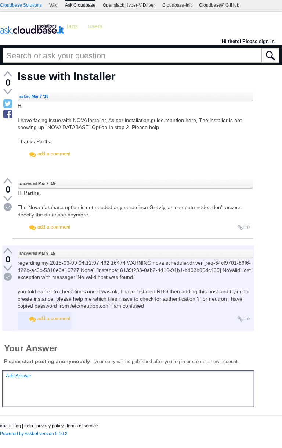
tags (72, 26)
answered (37, 183)
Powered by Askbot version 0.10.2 (34, 433)
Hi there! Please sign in (248, 41)
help (28, 426)
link (246, 227)
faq (18, 426)
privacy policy (50, 426)
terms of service (82, 426)
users (95, 26)
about (5, 426)
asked (33, 96)
